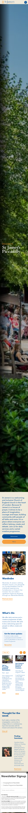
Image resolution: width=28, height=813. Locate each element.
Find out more (14, 536)
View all (5, 652)
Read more (17, 769)
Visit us (14, 541)
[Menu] (25, 2)
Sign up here (8, 644)
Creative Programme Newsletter (13, 785)
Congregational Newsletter (11, 783)
